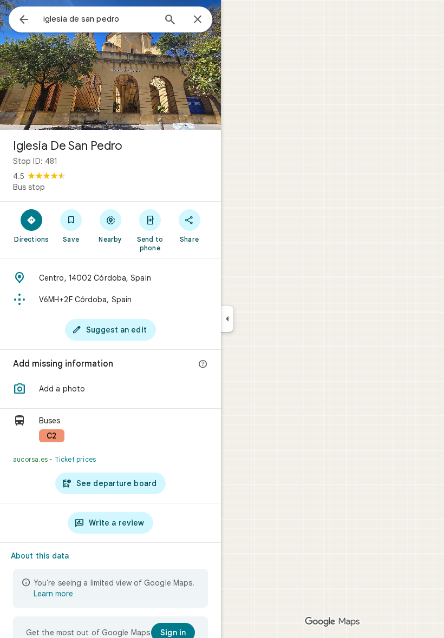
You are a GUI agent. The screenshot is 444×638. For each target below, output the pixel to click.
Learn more (53, 594)
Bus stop (29, 187)
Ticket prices (75, 459)
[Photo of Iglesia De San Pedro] (110, 65)
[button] (110, 389)
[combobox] (99, 18)
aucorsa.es (30, 459)
